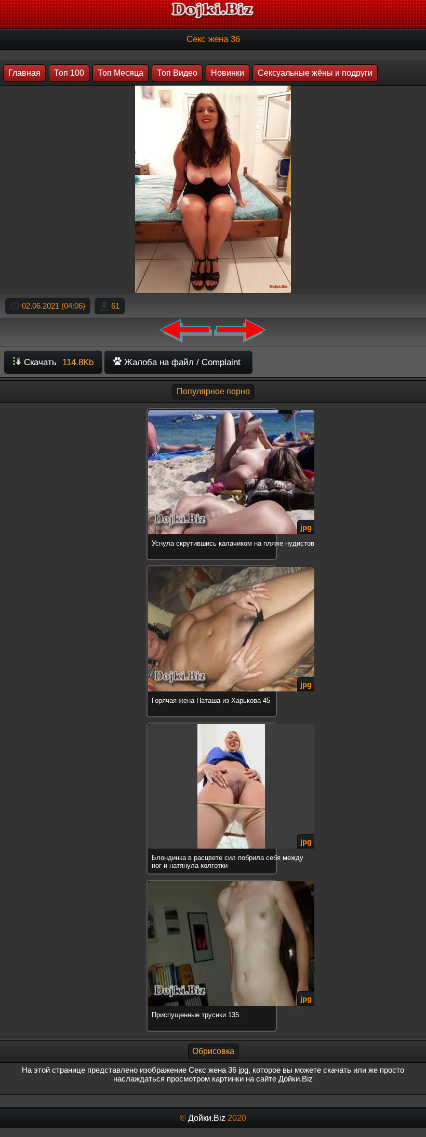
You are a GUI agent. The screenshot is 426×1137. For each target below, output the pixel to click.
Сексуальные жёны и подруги (315, 72)
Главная (24, 72)
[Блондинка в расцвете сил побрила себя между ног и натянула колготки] (213, 724)
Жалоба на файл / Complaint (181, 362)
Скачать (57, 362)
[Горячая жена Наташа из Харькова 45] (213, 567)
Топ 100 (69, 72)
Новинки (227, 72)
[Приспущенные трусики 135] (213, 881)
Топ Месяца (120, 72)
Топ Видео (177, 72)
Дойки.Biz (206, 1118)
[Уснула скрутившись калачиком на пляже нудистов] (213, 410)
